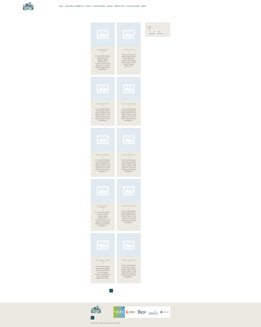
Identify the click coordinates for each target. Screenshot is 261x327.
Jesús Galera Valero (129, 49)
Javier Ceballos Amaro (103, 103)
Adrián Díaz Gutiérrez (102, 155)
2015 (150, 31)
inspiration (152, 33)
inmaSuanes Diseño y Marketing (111, 323)
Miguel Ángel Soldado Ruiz (102, 261)
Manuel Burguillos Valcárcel (103, 50)
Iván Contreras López (128, 155)
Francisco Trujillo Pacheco (103, 206)
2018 (154, 31)
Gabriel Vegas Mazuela (129, 103)
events (159, 31)
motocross (160, 33)
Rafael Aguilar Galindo (129, 206)
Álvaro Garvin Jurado (128, 260)
